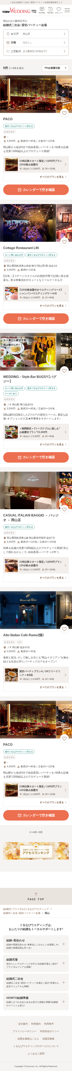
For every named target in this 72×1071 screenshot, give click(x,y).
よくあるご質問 (36, 1053)
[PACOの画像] (36, 94)
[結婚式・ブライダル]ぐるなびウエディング (26, 909)
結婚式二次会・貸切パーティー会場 (21, 913)
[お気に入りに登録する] (64, 112)
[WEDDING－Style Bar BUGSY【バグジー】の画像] (36, 352)
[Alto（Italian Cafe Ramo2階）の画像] (36, 610)
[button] (36, 944)
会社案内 (23, 1023)
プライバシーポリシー (25, 1031)
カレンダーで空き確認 (39, 189)
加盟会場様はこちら (28, 1038)
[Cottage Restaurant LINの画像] (36, 223)
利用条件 (49, 1023)
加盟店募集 (48, 1038)
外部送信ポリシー (49, 1031)
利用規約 (36, 1023)
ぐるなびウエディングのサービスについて (36, 1046)
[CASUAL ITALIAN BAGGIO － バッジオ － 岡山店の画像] (36, 490)
